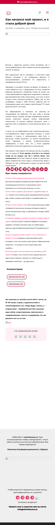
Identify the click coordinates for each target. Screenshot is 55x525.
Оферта (44, 449)
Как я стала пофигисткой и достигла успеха (25, 178)
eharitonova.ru (31, 437)
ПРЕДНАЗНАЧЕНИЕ (40, 28)
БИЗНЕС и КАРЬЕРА (15, 28)
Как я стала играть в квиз (17, 205)
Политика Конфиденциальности (23, 449)
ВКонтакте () (17, 277)
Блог (27, 28)
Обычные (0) (16, 284)
